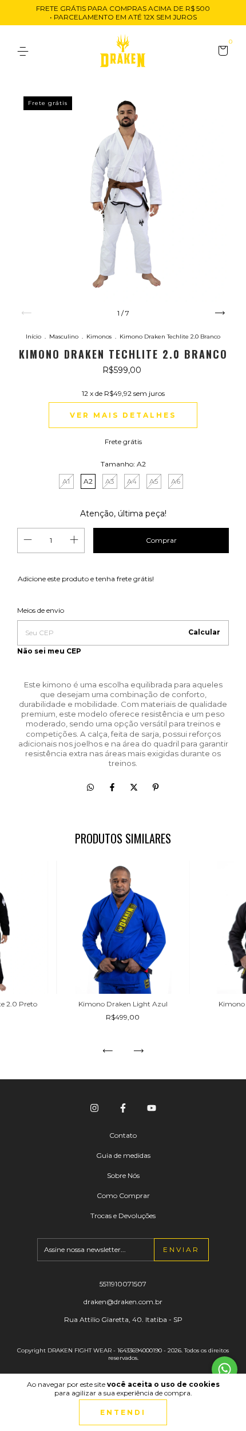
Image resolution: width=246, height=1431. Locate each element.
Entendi (123, 1412)
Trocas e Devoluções (123, 1215)
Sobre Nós (123, 1175)
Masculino (63, 336)
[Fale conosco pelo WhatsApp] (224, 1369)
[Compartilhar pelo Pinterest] (156, 787)
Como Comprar (123, 1195)
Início (33, 336)
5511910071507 (123, 1284)
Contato (123, 1135)
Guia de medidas (123, 1155)
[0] (221, 52)
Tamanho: (123, 464)
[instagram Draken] (94, 1108)
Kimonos (99, 336)
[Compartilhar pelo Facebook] (113, 787)
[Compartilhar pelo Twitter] (135, 787)
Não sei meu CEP (49, 651)
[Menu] (25, 51)
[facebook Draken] (123, 1108)
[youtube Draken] (151, 1108)
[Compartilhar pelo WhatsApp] (90, 787)
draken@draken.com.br (123, 1301)
